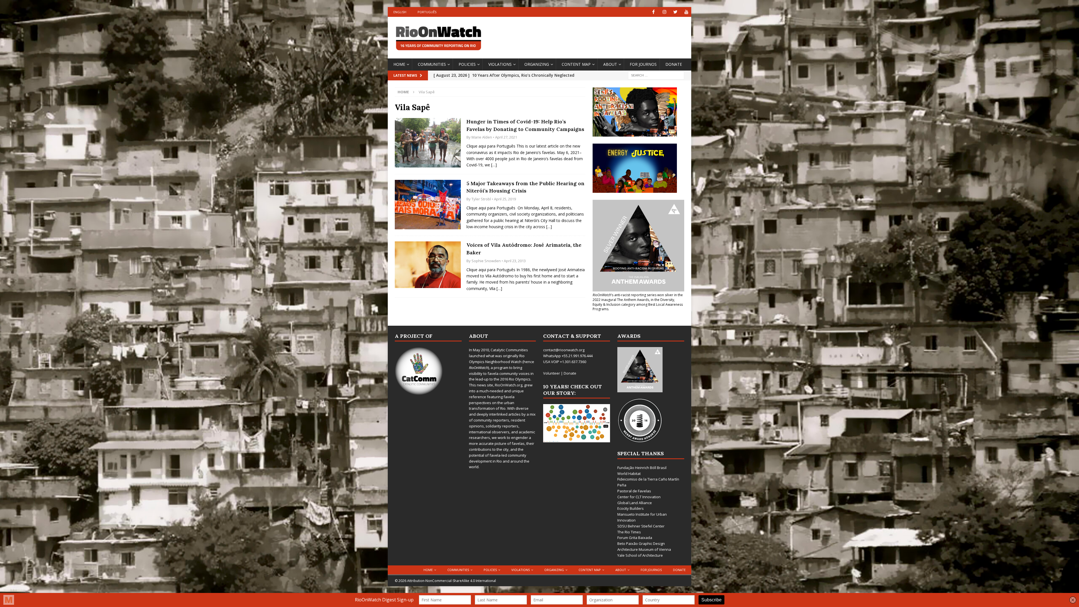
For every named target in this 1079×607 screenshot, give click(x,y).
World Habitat (629, 473)
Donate (673, 64)
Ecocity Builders (630, 508)
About (610, 64)
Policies (467, 64)
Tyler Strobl (481, 198)
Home (399, 64)
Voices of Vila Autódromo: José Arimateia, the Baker (523, 249)
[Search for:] (656, 75)
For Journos (643, 64)
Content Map (576, 64)
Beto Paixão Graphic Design (641, 543)
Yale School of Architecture (640, 555)
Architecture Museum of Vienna (644, 549)
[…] (494, 164)
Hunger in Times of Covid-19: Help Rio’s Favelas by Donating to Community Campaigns (525, 125)
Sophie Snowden (486, 260)
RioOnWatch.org (508, 385)
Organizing (536, 64)
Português (427, 12)
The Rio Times (629, 531)
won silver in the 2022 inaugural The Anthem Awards (638, 297)
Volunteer (551, 373)
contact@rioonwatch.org (563, 349)
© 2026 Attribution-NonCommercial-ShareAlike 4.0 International (445, 580)
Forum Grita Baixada (634, 537)
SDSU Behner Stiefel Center (641, 526)
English (399, 12)
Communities (432, 64)
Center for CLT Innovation (639, 496)
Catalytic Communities (509, 349)
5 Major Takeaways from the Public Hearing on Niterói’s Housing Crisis (525, 187)
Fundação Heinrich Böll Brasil (642, 467)
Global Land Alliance (634, 502)
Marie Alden (482, 137)
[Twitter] (675, 12)
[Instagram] (664, 12)
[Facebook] (653, 12)
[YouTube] (686, 12)
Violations (500, 64)
